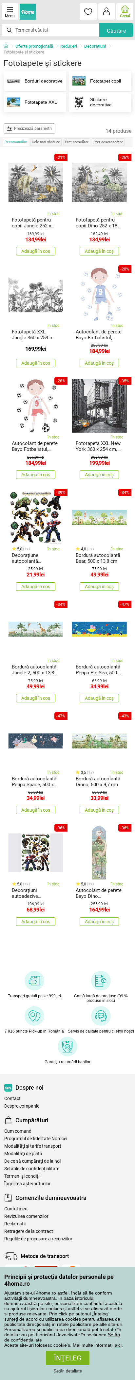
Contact (12, 1098)
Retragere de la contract (28, 1231)
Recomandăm (16, 142)
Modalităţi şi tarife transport (32, 1146)
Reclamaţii (15, 1223)
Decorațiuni (95, 46)
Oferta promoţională (34, 46)
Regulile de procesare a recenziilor (38, 1238)
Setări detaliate (67, 1371)
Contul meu (16, 1208)
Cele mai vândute (46, 142)
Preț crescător (76, 142)
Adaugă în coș (35, 251)
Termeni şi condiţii (22, 1176)
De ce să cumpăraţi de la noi (32, 1161)
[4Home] (8, 46)
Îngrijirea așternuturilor (27, 1183)
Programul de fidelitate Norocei (35, 1138)
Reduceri (68, 46)
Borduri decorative (44, 81)
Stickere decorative (101, 102)
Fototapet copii (105, 81)
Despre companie (21, 1106)
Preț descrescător (108, 142)
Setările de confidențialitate (31, 1168)
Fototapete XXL (41, 102)
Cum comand (17, 1131)
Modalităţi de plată (23, 1153)
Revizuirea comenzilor (26, 1216)
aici (118, 1345)
